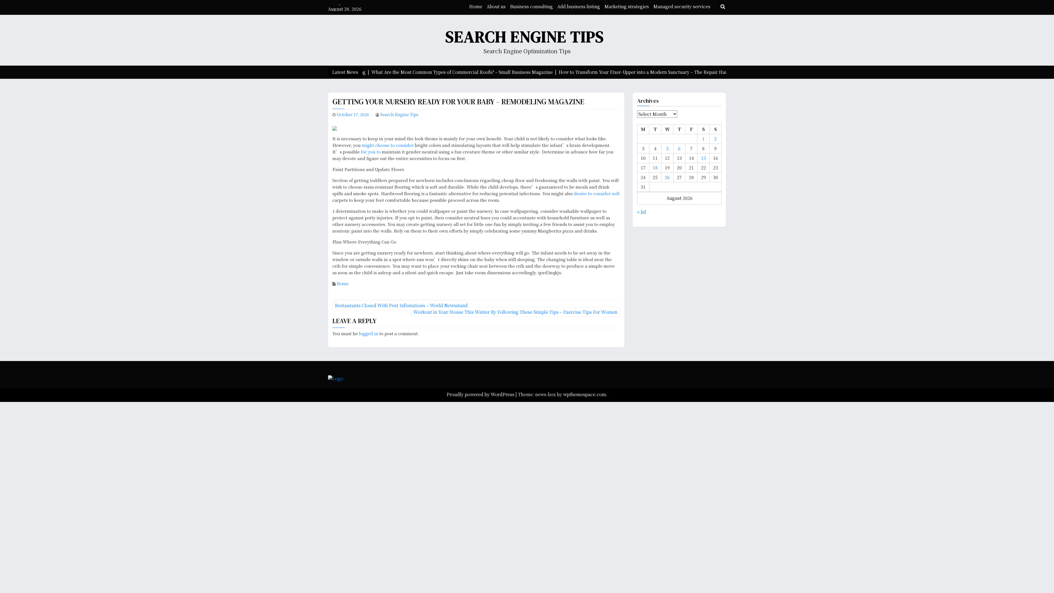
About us (496, 6)
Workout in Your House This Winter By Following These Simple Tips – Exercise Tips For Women (515, 312)
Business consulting (531, 6)
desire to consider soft (597, 193)
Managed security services (681, 6)
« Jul (641, 212)
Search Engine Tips (524, 36)
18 (655, 167)
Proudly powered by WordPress (481, 394)
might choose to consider (388, 145)
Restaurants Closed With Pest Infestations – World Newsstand (401, 305)
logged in (368, 333)
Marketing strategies (626, 6)
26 (667, 177)
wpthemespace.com (584, 394)
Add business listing (578, 6)
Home (475, 6)
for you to (371, 152)
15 (703, 158)
